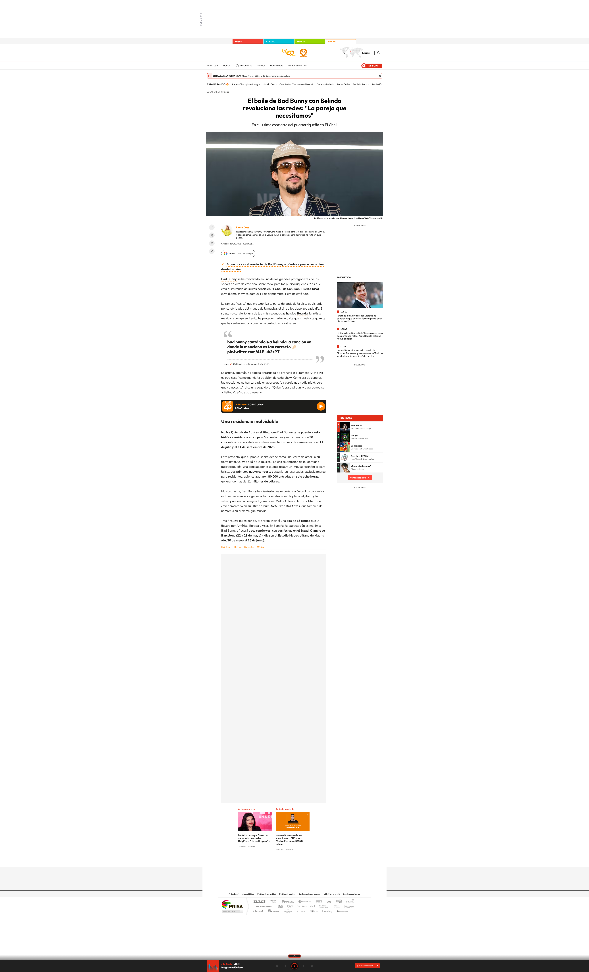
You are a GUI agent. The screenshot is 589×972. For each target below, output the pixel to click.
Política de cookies (287, 894)
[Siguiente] (380, 84)
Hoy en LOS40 (276, 65)
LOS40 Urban (213, 92)
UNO (281, 906)
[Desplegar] (294, 955)
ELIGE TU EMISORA (366, 966)
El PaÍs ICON (301, 910)
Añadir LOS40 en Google (241, 253)
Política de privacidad (266, 894)
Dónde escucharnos (351, 894)
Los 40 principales (274, 902)
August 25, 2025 (260, 364)
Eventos (261, 65)
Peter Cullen (343, 84)
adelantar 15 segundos (304, 966)
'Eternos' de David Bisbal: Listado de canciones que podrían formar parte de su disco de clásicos (359, 318)
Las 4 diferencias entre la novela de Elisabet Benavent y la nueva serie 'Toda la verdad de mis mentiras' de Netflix (360, 353)
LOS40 (238, 41)
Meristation (342, 910)
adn (338, 902)
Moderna (273, 910)
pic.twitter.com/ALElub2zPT (253, 351)
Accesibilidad (248, 894)
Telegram (212, 251)
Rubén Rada (378, 84)
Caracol (349, 902)
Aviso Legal (234, 894)
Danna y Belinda (325, 84)
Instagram (276, 861)
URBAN (331, 41)
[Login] (378, 52)
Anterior (277, 966)
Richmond (257, 910)
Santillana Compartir (304, 902)
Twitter (212, 235)
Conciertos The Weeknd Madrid (296, 84)
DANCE (301, 41)
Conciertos (249, 547)
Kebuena (346, 906)
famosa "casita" (235, 304)
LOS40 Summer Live (297, 65)
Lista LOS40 (212, 65)
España (366, 52)
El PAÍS (259, 902)
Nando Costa (270, 84)
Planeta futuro (335, 906)
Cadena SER (318, 902)
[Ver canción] (345, 427)
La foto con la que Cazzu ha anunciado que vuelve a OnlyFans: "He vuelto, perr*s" (254, 838)
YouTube (288, 861)
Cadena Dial (313, 906)
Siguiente (312, 966)
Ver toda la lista (358, 477)
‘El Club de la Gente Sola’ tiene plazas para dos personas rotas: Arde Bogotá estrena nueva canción (360, 335)
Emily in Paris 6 (361, 84)
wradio (289, 906)
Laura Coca (242, 227)
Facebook (212, 227)
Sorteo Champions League (245, 84)
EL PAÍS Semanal (324, 906)
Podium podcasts (288, 910)
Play (294, 966)
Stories (312, 861)
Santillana (288, 902)
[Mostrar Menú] (210, 53)
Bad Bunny (226, 547)
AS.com (327, 902)
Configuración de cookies (309, 894)
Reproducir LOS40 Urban (321, 406)
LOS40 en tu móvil (332, 894)
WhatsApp (212, 243)
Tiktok (282, 861)
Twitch (306, 861)
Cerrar (380, 76)
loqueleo (327, 910)
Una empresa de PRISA (232, 904)
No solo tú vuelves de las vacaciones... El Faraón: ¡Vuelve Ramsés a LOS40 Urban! (289, 839)
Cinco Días (301, 906)
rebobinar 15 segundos (285, 966)
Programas (246, 65)
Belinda (237, 547)
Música (227, 65)
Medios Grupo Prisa (232, 911)
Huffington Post (263, 906)
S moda (314, 910)
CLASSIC (270, 41)
